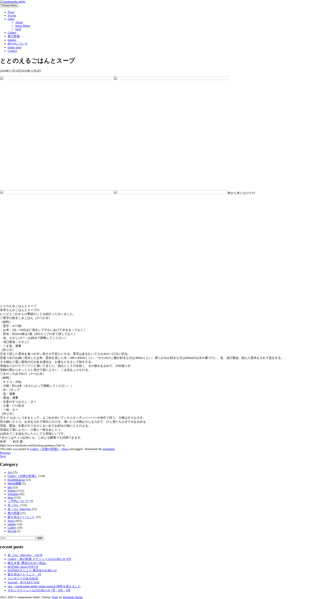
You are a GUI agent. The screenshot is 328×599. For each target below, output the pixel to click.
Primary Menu (9, 5)
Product (12, 490)
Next (3, 456)
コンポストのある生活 (23, 578)
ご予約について (18, 501)
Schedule (13, 494)
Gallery (12, 32)
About (19, 22)
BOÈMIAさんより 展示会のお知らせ (32, 570)
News (11, 12)
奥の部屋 (14, 36)
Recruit (12, 531)
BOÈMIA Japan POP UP (23, 566)
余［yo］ (14, 505)
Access (12, 15)
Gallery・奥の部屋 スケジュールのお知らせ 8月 (39, 559)
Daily (55, 597)
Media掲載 (14, 483)
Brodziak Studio (73, 597)
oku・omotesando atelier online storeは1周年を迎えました (44, 586)
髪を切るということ (21, 517)
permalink (109, 449)
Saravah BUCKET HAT (24, 582)
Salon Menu (22, 25)
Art (10, 472)
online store (14, 47)
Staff (18, 29)
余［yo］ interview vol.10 (25, 555)
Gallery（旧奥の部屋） (45, 449)
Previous (5, 452)
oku (10, 487)
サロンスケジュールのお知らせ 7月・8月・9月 (39, 590)
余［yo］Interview (19, 509)
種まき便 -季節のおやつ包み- (27, 563)
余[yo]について (18, 43)
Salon (11, 19)
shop (10, 497)
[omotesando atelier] (12, 1)
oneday (12, 40)
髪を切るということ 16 (24, 574)
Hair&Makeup (16, 479)
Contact (12, 50)
